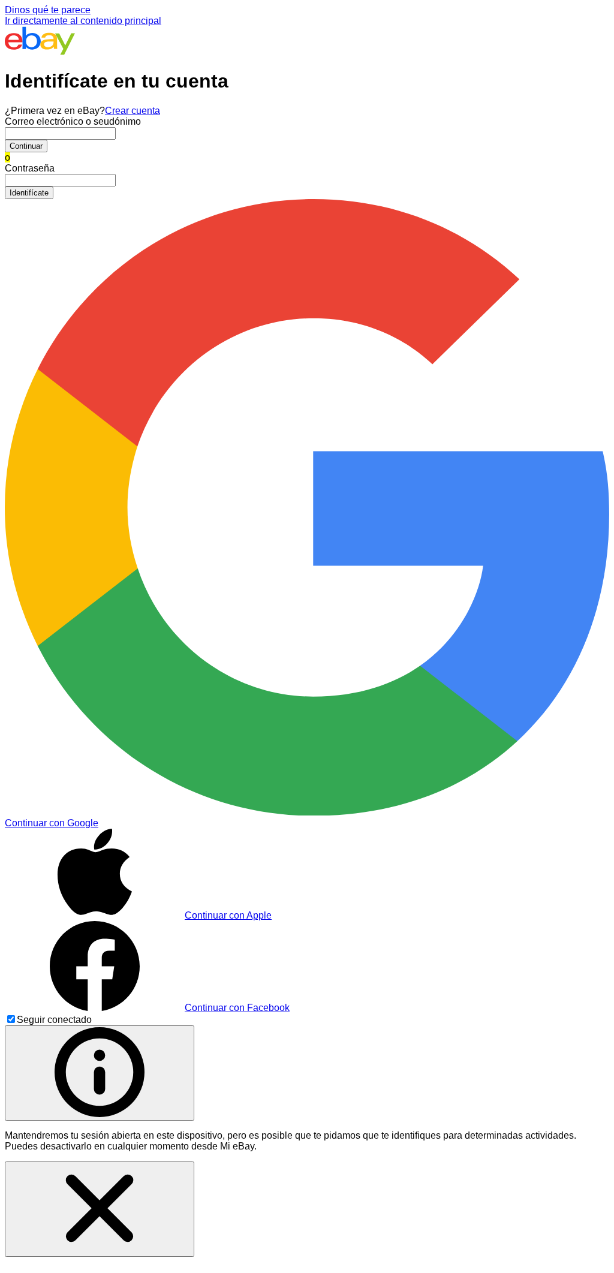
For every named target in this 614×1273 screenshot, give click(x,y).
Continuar (26, 146)
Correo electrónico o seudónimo (73, 121)
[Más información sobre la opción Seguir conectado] (99, 1073)
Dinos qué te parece (48, 10)
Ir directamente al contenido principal (83, 21)
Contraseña (30, 168)
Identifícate (29, 192)
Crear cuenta (132, 111)
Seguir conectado (54, 1020)
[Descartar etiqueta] (99, 1209)
